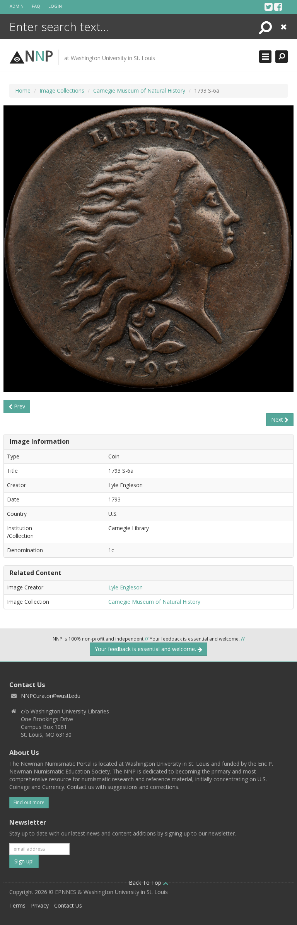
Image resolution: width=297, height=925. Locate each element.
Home (23, 90)
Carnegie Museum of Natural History (139, 90)
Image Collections (61, 90)
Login (55, 6)
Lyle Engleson (125, 587)
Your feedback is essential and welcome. (146, 649)
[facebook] (278, 6)
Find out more (29, 802)
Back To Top (146, 882)
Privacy (40, 905)
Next (278, 419)
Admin (17, 6)
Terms (17, 905)
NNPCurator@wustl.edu (50, 695)
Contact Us (68, 905)
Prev (18, 406)
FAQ (36, 6)
